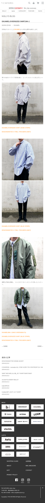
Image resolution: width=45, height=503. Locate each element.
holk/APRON (5, 386)
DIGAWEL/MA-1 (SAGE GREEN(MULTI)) (14, 332)
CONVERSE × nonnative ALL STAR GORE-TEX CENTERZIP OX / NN (22, 367)
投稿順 (5, 346)
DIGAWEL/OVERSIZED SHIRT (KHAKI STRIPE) (16, 128)
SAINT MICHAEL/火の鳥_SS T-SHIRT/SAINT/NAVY (17, 373)
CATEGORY (22, 11)
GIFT (8, 470)
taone (13, 11)
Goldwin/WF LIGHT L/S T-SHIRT (11, 392)
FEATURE (31, 11)
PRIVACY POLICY (12, 474)
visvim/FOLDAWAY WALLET (10, 379)
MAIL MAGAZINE (31, 465)
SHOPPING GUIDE (12, 461)
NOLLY (4, 11)
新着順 (40, 346)
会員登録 (28, 461)
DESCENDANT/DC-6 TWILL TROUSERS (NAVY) (16, 131)
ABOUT (9, 465)
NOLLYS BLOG (8, 16)
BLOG (40, 11)
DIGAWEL (17, 25)
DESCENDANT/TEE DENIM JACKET (13, 361)
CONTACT (29, 470)
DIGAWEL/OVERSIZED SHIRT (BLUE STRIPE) (16, 226)
